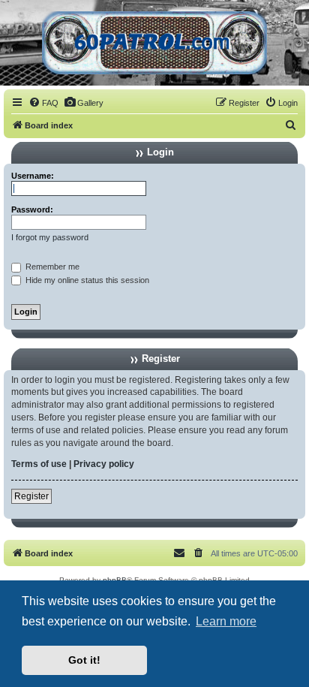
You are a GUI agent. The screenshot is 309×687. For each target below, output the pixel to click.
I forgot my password (49, 237)
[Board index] (154, 42)
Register (31, 496)
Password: (32, 209)
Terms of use (39, 464)
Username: (32, 175)
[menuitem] (43, 103)
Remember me (51, 266)
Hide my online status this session (86, 280)
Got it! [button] (84, 660)
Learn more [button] (226, 621)
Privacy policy (104, 464)
